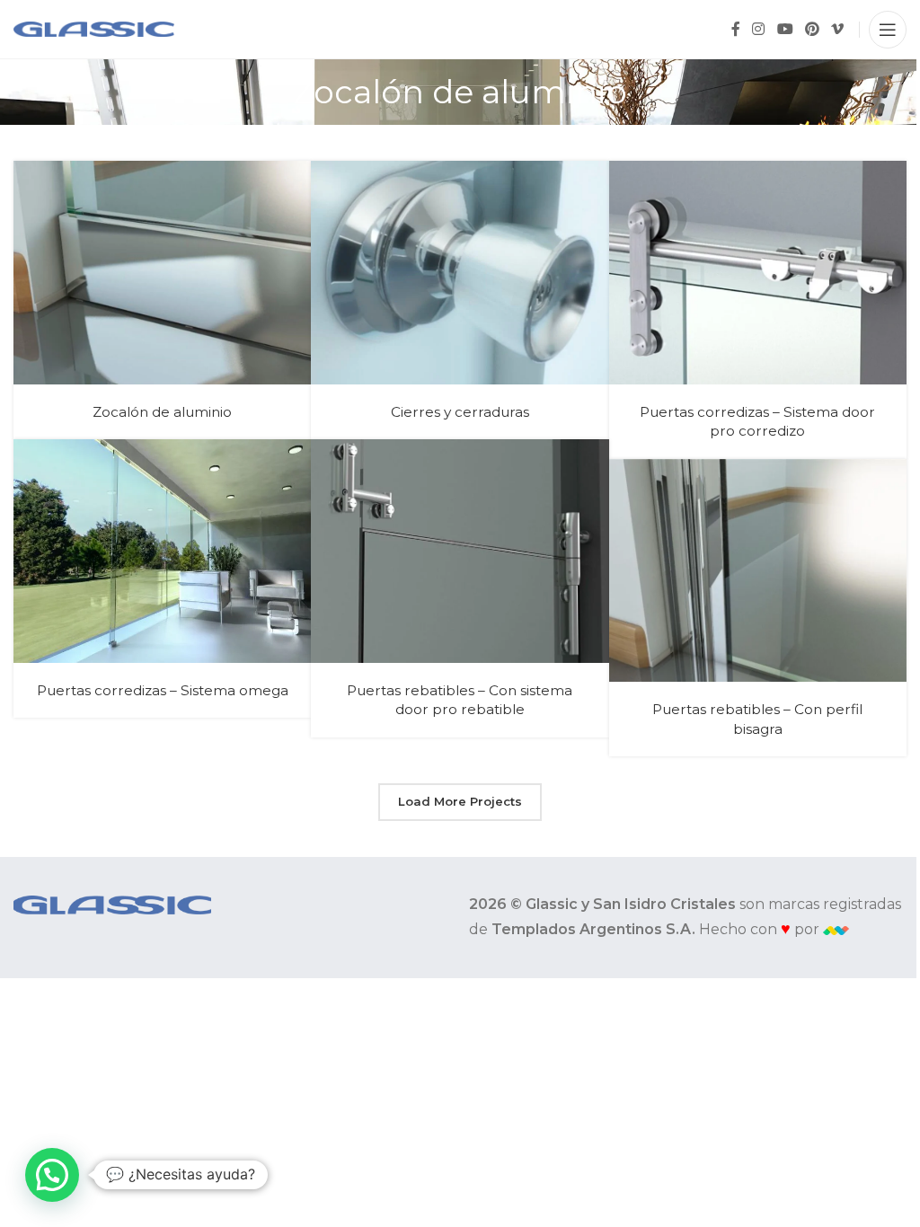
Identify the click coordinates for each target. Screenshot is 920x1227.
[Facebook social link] (736, 29)
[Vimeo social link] (838, 29)
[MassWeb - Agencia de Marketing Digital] (836, 929)
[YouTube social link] (785, 29)
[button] (52, 1175)
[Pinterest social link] (812, 29)
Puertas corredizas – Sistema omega (162, 690)
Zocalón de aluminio (162, 411)
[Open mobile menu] (888, 30)
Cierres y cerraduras (460, 411)
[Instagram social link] (759, 29)
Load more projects (460, 801)
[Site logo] (93, 28)
